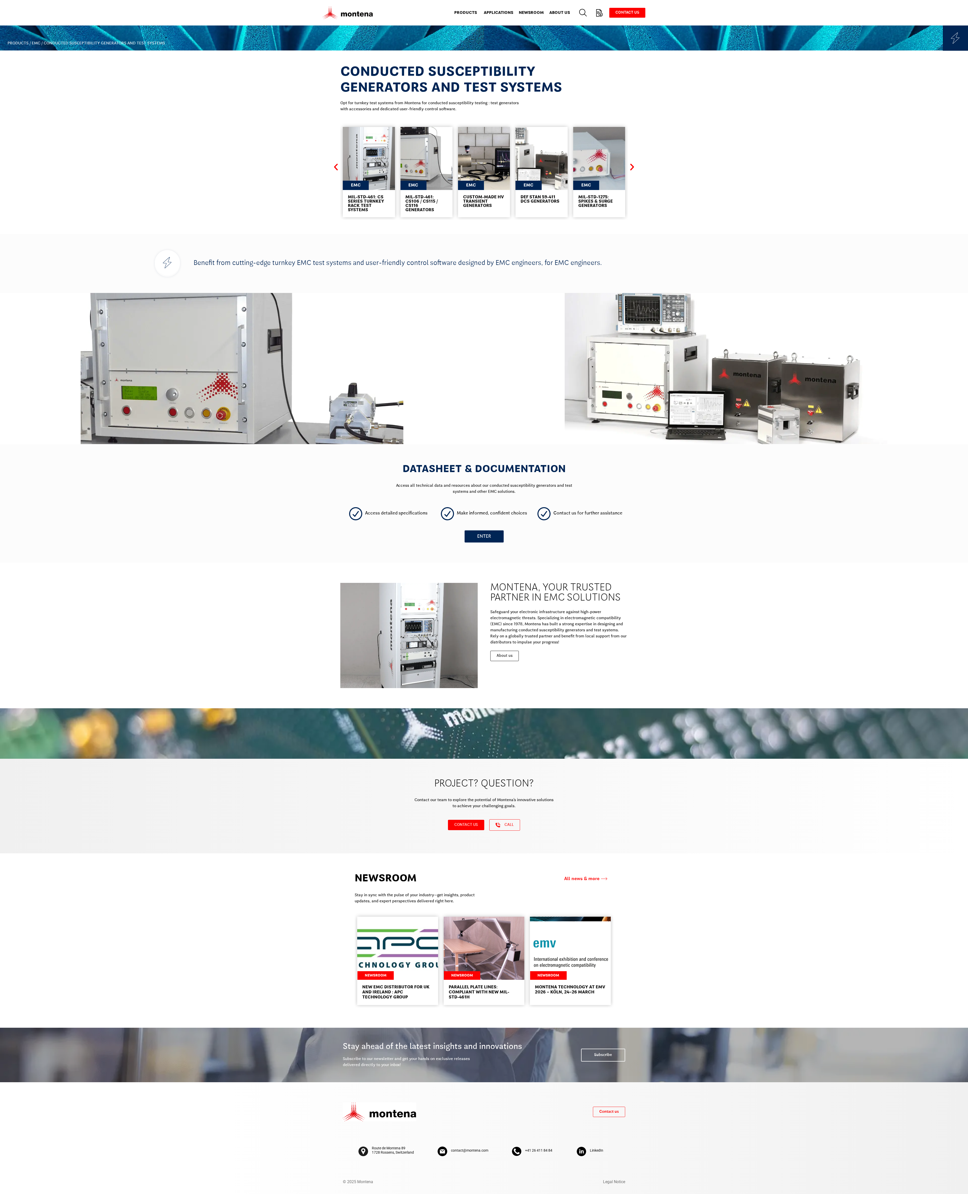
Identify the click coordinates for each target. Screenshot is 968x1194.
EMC (36, 43)
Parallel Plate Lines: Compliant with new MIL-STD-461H (479, 992)
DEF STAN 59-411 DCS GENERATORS (540, 199)
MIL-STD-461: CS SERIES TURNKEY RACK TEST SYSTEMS (366, 203)
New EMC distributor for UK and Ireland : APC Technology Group (396, 992)
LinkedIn (596, 1150)
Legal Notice (614, 1181)
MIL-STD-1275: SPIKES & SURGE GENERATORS (595, 201)
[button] (335, 167)
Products (18, 43)
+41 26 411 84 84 (538, 1150)
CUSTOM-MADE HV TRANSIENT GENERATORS (483, 201)
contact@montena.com (469, 1150)
